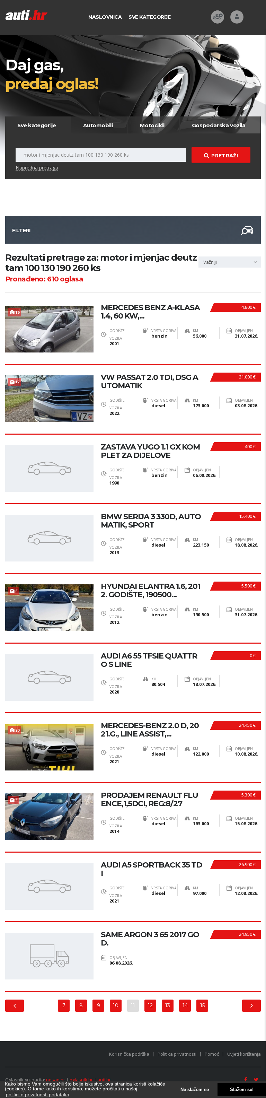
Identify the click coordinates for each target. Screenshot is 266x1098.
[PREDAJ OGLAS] (217, 17)
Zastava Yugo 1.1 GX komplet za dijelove (150, 451)
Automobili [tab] (98, 125)
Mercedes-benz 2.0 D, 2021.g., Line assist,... (150, 730)
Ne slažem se (194, 1089)
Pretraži (224, 155)
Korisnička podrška (129, 1054)
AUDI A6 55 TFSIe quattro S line (149, 660)
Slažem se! (242, 1089)
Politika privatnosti (177, 1054)
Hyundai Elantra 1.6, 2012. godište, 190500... (150, 590)
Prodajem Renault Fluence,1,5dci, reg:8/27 (149, 799)
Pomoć (212, 1054)
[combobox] (229, 262)
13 (167, 1005)
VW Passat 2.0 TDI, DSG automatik (149, 381)
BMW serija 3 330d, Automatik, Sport (151, 521)
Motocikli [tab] (152, 125)
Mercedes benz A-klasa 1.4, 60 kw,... (150, 312)
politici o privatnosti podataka (37, 1094)
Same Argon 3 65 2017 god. (150, 939)
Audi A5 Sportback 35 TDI (151, 869)
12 (150, 1005)
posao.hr (55, 1080)
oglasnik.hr (81, 1080)
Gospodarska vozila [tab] (219, 125)
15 (202, 1005)
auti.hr (104, 1080)
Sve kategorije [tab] (36, 125)
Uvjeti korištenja (244, 1054)
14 (185, 1005)
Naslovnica (105, 17)
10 (115, 1005)
